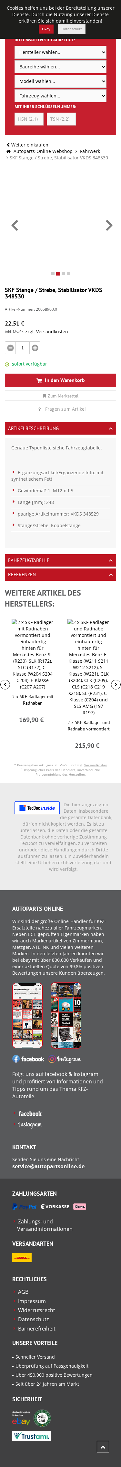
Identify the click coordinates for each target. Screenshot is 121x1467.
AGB (23, 1291)
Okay (46, 28)
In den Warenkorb (64, 380)
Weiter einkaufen (29, 145)
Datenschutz (72, 28)
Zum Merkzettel (63, 396)
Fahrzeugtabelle (28, 560)
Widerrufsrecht (36, 1310)
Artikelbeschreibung (33, 428)
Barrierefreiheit (36, 1328)
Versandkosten (95, 765)
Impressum (32, 1301)
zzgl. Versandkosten (46, 331)
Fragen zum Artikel (65, 409)
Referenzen (22, 574)
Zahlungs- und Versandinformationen (45, 1225)
